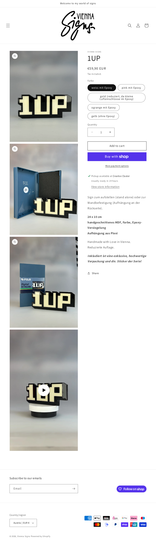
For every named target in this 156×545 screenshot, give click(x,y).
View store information (105, 186)
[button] (8, 25)
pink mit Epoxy (131, 87)
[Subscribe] (73, 488)
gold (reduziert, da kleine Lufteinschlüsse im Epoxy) (117, 98)
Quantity (92, 124)
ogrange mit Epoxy (104, 107)
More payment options (117, 165)
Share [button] (95, 273)
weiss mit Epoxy (102, 87)
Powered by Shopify (40, 536)
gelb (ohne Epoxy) (103, 116)
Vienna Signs (23, 536)
